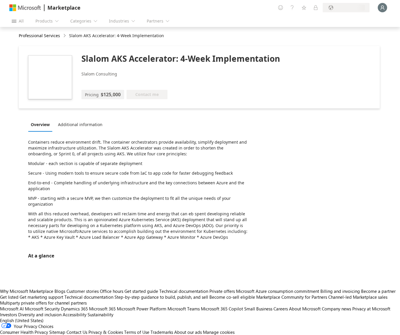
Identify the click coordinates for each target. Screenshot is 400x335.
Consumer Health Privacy (24, 332)
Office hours (111, 291)
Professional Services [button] (39, 35)
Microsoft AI (12, 309)
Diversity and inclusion (39, 314)
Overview (40, 124)
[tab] (41, 124)
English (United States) (22, 320)
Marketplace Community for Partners (291, 297)
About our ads (188, 332)
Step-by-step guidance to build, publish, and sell (161, 297)
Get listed (9, 297)
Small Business (258, 309)
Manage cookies (219, 332)
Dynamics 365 (74, 309)
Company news (336, 309)
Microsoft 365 (102, 309)
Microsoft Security (42, 309)
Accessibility (74, 314)
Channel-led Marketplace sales (357, 297)
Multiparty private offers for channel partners (43, 303)
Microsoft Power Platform (141, 309)
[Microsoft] (25, 7)
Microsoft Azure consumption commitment (278, 291)
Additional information (80, 124)
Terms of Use (136, 332)
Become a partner (378, 291)
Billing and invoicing (340, 291)
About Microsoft (305, 309)
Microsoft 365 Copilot (222, 309)
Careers (280, 309)
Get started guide (141, 291)
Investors (8, 314)
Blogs (59, 291)
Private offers (222, 291)
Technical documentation (183, 291)
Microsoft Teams (183, 309)
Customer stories (82, 291)
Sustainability (100, 314)
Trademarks (162, 332)
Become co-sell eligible (232, 297)
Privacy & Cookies (105, 332)
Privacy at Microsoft (371, 309)
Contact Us (76, 332)
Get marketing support (41, 297)
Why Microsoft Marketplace (26, 291)
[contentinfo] (65, 36)
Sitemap (57, 332)
